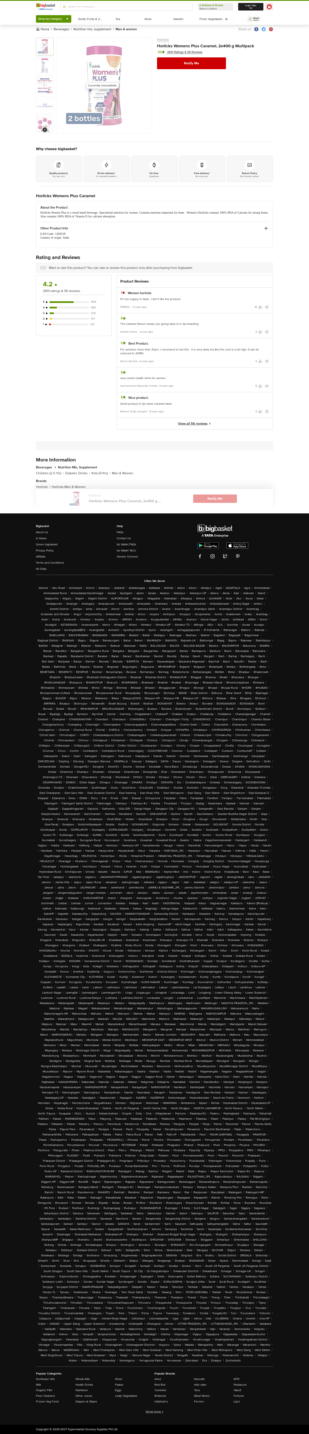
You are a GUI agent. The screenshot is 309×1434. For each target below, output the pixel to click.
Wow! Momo (202, 1396)
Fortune (239, 1396)
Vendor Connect (127, 556)
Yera (197, 1390)
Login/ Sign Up (250, 6)
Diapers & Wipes (86, 1401)
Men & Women (122, 473)
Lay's (237, 1401)
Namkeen (81, 1390)
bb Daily (41, 569)
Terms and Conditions (50, 562)
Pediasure (240, 1384)
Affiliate (40, 556)
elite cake (200, 1384)
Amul (157, 1379)
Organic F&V (44, 1390)
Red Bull (159, 1384)
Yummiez (160, 1390)
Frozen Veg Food (47, 1401)
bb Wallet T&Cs (126, 550)
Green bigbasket (47, 544)
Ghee (118, 1379)
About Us (42, 532)
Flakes (119, 1384)
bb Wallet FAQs (126, 544)
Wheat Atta (82, 1379)
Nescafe (199, 1379)
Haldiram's (161, 1401)
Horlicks (163, 40)
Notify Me (191, 63)
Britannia (160, 1396)
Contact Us (124, 538)
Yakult (237, 1390)
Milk (38, 1384)
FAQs (120, 532)
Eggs (118, 1390)
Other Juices (83, 1396)
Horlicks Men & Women (69, 487)
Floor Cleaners (45, 1396)
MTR (236, 1379)
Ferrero (199, 1401)
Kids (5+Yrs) (100, 473)
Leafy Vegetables (126, 1396)
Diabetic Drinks (77, 473)
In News (41, 538)
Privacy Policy (45, 550)
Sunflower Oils (45, 1379)
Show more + (154, 1411)
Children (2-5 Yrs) (49, 473)
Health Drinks (84, 1384)
